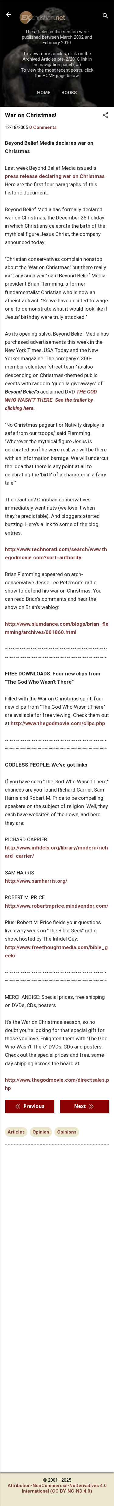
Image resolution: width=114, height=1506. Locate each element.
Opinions (66, 1132)
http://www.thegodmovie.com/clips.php (58, 723)
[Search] (105, 16)
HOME (43, 92)
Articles (16, 1132)
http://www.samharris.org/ (36, 881)
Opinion (41, 1132)
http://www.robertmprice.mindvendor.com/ (56, 906)
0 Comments (43, 127)
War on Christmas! (31, 115)
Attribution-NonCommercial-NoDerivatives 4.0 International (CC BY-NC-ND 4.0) (57, 1488)
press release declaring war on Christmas (55, 176)
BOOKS (69, 92)
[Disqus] (57, 1227)
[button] (105, 116)
